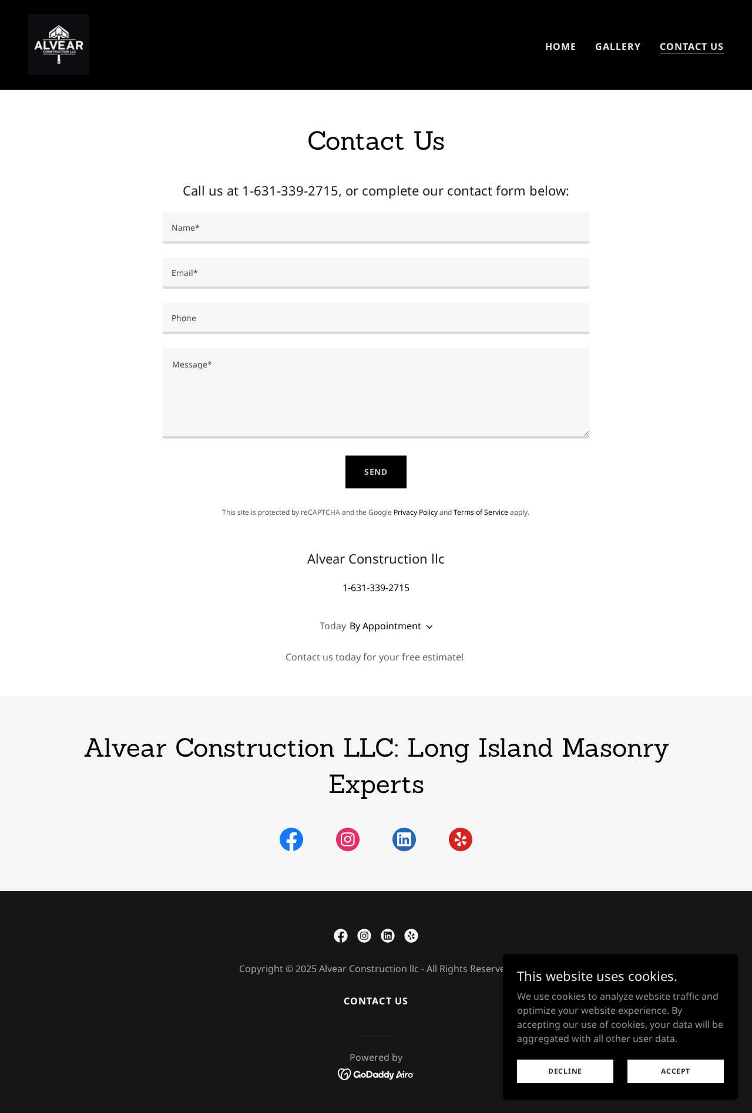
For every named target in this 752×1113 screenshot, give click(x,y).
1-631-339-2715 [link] (376, 587)
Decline (565, 1071)
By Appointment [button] (385, 625)
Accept (675, 1071)
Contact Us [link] (692, 46)
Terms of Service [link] (481, 512)
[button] (427, 627)
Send (376, 471)
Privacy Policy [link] (416, 512)
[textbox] (376, 228)
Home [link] (560, 46)
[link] (58, 43)
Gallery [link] (618, 46)
